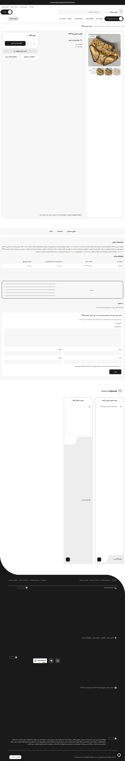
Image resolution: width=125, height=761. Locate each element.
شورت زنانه (108, 26)
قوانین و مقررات (83, 580)
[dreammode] (35, 661)
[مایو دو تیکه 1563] (78, 420)
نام (119, 358)
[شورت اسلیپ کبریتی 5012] (109, 479)
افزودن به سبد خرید (16, 43)
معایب (60, 350)
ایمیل (59, 358)
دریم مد (119, 252)
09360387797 (108, 588)
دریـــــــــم (111, 12)
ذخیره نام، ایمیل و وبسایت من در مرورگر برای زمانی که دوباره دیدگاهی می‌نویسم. (97, 366)
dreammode (42, 661)
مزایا (120, 350)
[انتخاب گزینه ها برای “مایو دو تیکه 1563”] (68, 559)
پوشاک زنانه (116, 26)
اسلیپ (71, 246)
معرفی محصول (71, 231)
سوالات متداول (94, 580)
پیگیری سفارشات (105, 580)
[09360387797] (116, 588)
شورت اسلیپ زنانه (98, 26)
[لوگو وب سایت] (121, 12)
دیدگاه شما (117, 327)
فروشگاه (114, 580)
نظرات (51, 231)
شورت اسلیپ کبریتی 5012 (109, 400)
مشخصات (60, 231)
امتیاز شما (118, 323)
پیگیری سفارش (13, 19)
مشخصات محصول (29, 57)
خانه (123, 26)
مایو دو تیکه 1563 (78, 400)
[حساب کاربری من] (3, 19)
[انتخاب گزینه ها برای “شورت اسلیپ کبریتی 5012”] (99, 559)
